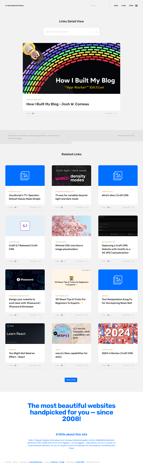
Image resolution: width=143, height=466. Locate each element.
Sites (116, 6)
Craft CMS (80, 462)
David (38, 440)
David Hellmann (36, 462)
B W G (15, 6)
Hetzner (54, 462)
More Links (70, 380)
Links (124, 6)
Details (71, 113)
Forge (62, 462)
